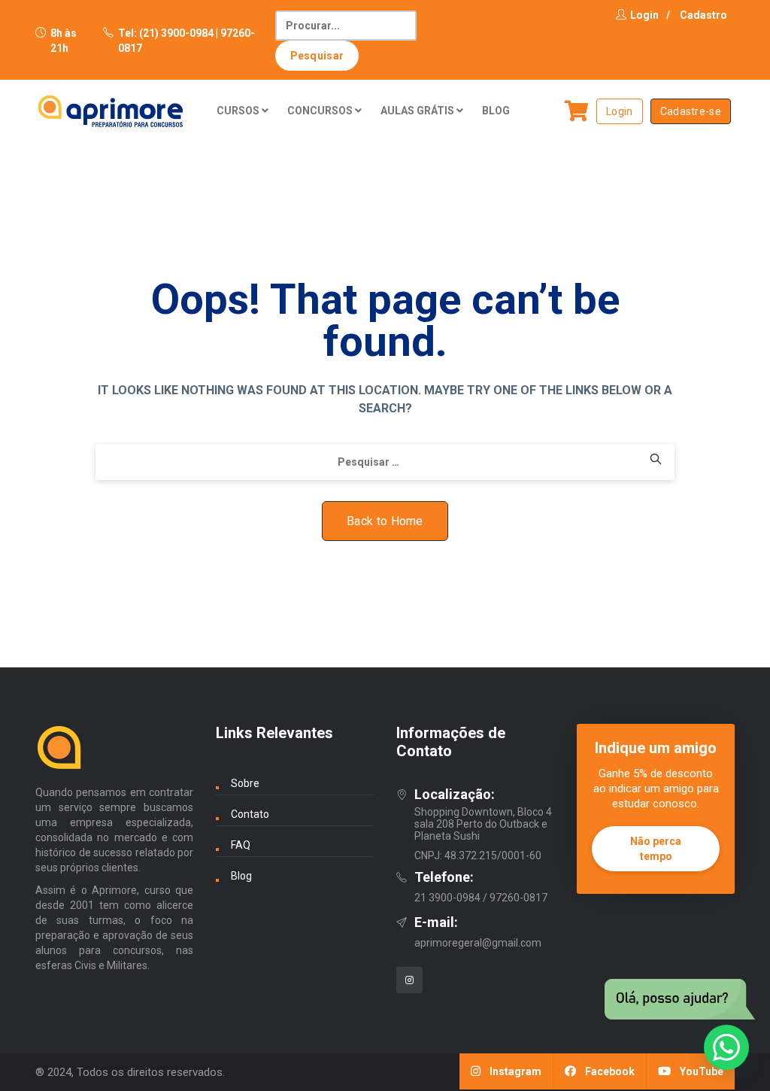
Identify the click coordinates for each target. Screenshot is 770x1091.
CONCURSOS (321, 111)
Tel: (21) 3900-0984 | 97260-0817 (186, 40)
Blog (241, 876)
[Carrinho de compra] (577, 112)
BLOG (496, 111)
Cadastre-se (690, 111)
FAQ (240, 845)
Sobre (245, 783)
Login (644, 15)
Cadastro (703, 15)
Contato (250, 814)
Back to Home (385, 521)
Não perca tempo (655, 848)
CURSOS (239, 111)
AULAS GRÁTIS (418, 111)
